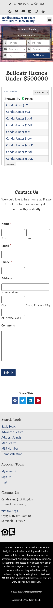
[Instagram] (36, 11)
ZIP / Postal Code (11, 317)
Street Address (9, 292)
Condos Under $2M (18, 132)
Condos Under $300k (19, 138)
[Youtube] (23, 11)
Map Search (8, 443)
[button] (49, 19)
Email (6, 246)
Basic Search (9, 426)
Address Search (11, 437)
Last (28, 238)
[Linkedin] (30, 11)
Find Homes (38, 55)
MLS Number (9, 448)
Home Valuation (26, 35)
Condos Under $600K (19, 158)
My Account (8, 471)
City (3, 305)
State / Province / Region (38, 305)
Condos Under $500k (19, 152)
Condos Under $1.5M (19, 118)
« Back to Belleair (11, 91)
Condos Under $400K (19, 145)
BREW (23, 600)
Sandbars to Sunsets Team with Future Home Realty (18, 19)
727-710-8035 (9, 511)
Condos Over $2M (17, 105)
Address (6, 278)
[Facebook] (10, 11)
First (4, 238)
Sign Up (6, 477)
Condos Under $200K (19, 125)
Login (4, 482)
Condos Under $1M (18, 111)
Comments (8, 325)
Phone (6, 262)
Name (6, 224)
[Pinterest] (43, 11)
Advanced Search (26, 29)
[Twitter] (16, 11)
